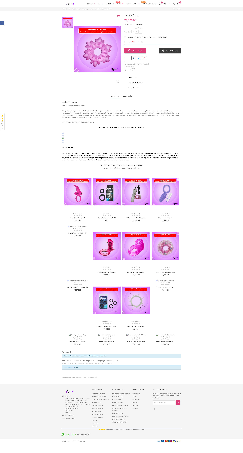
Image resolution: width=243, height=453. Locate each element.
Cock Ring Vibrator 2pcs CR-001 (77, 287)
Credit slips (136, 399)
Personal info (137, 394)
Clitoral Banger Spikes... (165, 218)
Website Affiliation (97, 417)
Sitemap (95, 426)
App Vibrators (149, 3)
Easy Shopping (117, 399)
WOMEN (91, 4)
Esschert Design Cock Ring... (165, 287)
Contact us (95, 423)
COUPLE (110, 4)
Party (120, 3)
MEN (100, 4)
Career (94, 420)
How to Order (96, 402)
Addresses (136, 402)
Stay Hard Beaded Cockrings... (107, 326)
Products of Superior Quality (121, 394)
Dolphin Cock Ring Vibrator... (107, 272)
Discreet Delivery (117, 396)
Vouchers (135, 405)
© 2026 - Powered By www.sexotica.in (73, 441)
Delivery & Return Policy (99, 396)
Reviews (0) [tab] (128, 96)
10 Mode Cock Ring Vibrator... (136, 218)
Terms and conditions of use (101, 399)
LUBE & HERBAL (133, 4)
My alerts (135, 408)
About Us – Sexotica (98, 394)
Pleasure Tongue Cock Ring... (136, 342)
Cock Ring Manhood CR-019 (107, 218)
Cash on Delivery (97, 408)
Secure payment (97, 405)
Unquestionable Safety (119, 422)
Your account (139, 390)
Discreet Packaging (118, 419)
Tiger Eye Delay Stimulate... (136, 326)
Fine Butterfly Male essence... (165, 272)
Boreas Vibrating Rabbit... (78, 218)
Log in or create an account (98, 356)
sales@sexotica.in (70, 418)
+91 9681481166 (68, 415)
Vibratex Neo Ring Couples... (136, 272)
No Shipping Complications (120, 416)
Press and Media (97, 414)
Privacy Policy (96, 411)
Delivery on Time (117, 402)
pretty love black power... (107, 342)
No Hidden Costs (117, 413)
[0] (178, 4)
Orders (135, 396)
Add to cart (136, 51)
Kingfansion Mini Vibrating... (165, 342)
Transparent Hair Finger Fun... (77, 233)
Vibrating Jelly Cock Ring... (77, 342)
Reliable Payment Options (120, 405)
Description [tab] (115, 96)
